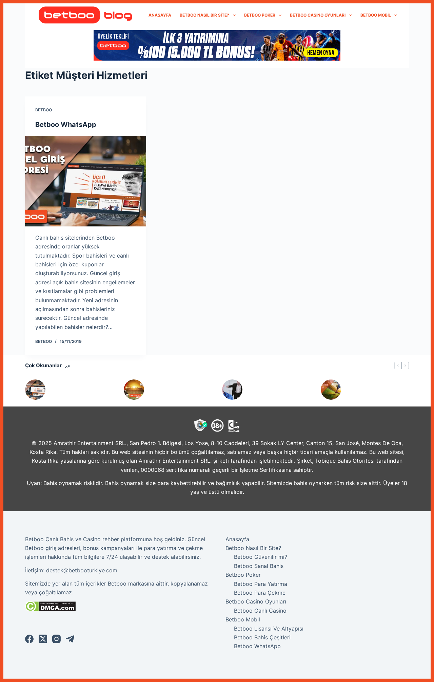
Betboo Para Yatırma (260, 583)
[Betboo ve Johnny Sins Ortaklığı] (232, 389)
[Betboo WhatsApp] (85, 181)
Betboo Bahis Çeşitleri (262, 637)
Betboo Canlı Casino (260, 610)
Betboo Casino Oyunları (318, 15)
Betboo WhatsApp (65, 124)
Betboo (43, 109)
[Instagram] (56, 639)
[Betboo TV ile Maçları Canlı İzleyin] (134, 389)
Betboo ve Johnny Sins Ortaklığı (277, 389)
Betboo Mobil (375, 15)
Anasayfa (160, 15)
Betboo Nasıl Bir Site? (204, 15)
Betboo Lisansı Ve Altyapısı (268, 628)
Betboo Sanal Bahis (258, 566)
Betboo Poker (259, 15)
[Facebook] (29, 639)
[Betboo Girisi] (331, 389)
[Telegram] (70, 639)
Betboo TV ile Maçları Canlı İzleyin (177, 389)
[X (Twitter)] (43, 639)
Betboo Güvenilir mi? (260, 556)
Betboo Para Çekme (259, 592)
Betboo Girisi (364, 389)
